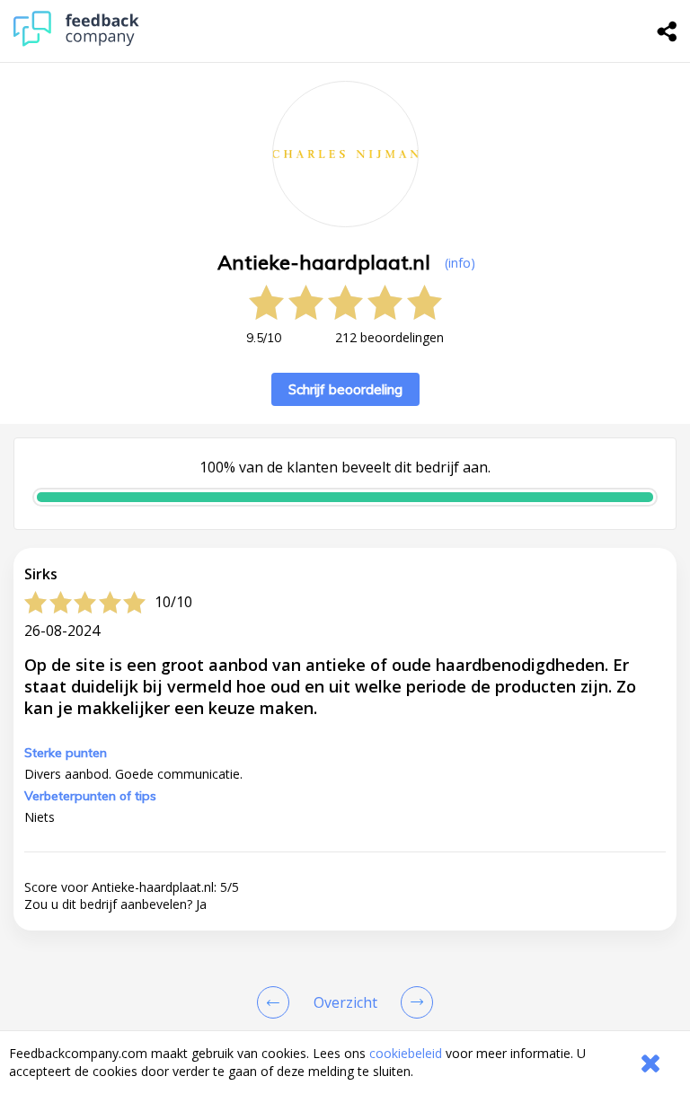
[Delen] (667, 31)
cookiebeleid (405, 1053)
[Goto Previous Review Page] (276, 1002)
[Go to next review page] (413, 1002)
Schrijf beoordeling (345, 389)
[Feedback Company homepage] (76, 41)
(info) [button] (460, 262)
